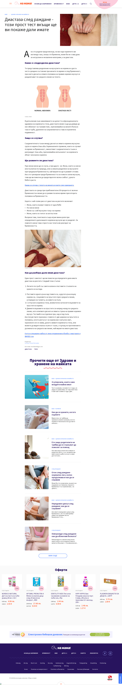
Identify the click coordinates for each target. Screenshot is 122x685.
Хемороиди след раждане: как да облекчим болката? (64, 535)
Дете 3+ (84, 4)
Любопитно (94, 653)
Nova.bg (50, 663)
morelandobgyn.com (37, 347)
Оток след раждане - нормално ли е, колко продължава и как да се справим (63, 476)
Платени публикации (83, 669)
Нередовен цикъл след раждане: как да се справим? (62, 506)
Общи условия (32, 678)
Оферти (61, 569)
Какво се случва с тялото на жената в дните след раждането (49, 185)
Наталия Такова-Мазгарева (32, 343)
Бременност (59, 4)
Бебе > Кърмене (56, 408)
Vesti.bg (42, 663)
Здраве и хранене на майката (20, 14)
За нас (26, 669)
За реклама (70, 669)
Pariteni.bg (103, 663)
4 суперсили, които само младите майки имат (63, 383)
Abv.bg (26, 663)
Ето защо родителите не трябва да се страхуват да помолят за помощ (64, 445)
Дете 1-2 (75, 4)
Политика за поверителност (39, 669)
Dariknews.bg (59, 663)
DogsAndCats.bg (71, 663)
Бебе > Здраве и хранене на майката (63, 378)
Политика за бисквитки (57, 669)
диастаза (28, 349)
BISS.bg (66, 666)
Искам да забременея (43, 4)
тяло (36, 349)
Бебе (68, 4)
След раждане (56, 469)
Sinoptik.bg (93, 663)
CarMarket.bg (57, 666)
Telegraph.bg (83, 663)
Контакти (95, 669)
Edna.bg (18, 663)
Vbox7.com (34, 663)
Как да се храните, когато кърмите (64, 413)
